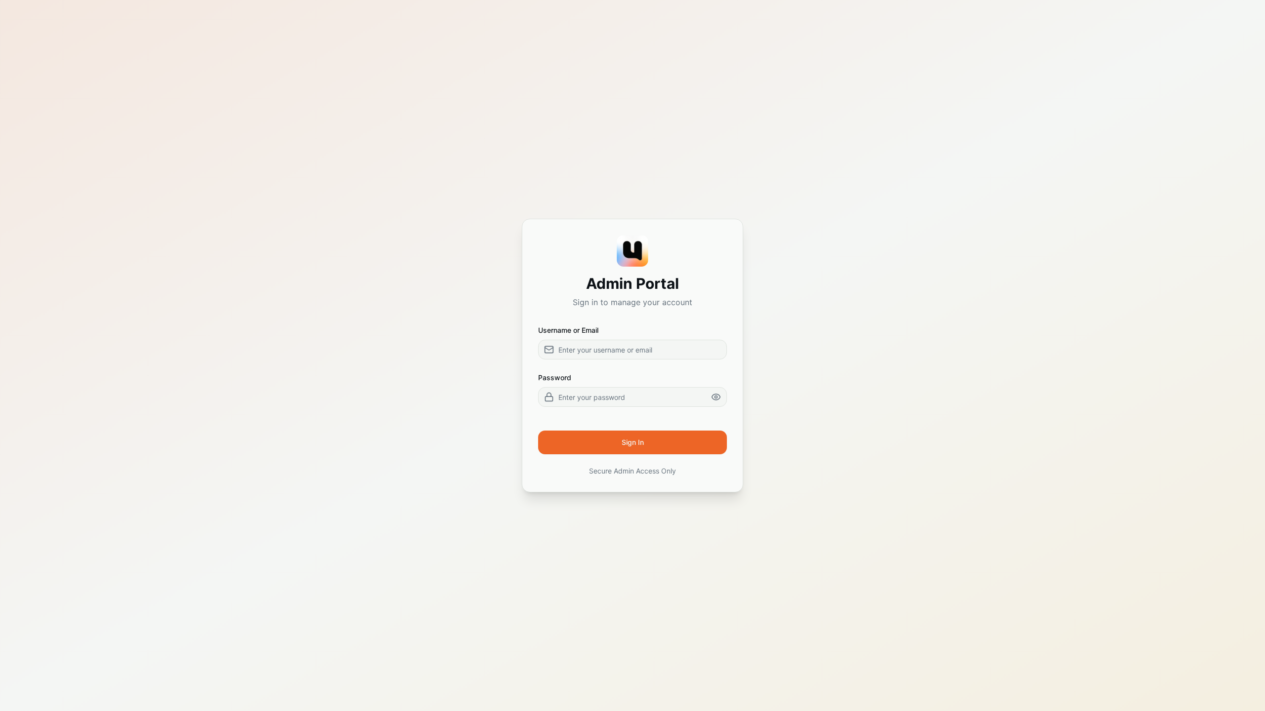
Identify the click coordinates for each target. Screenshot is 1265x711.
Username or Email (568, 330)
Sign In (633, 442)
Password (554, 377)
